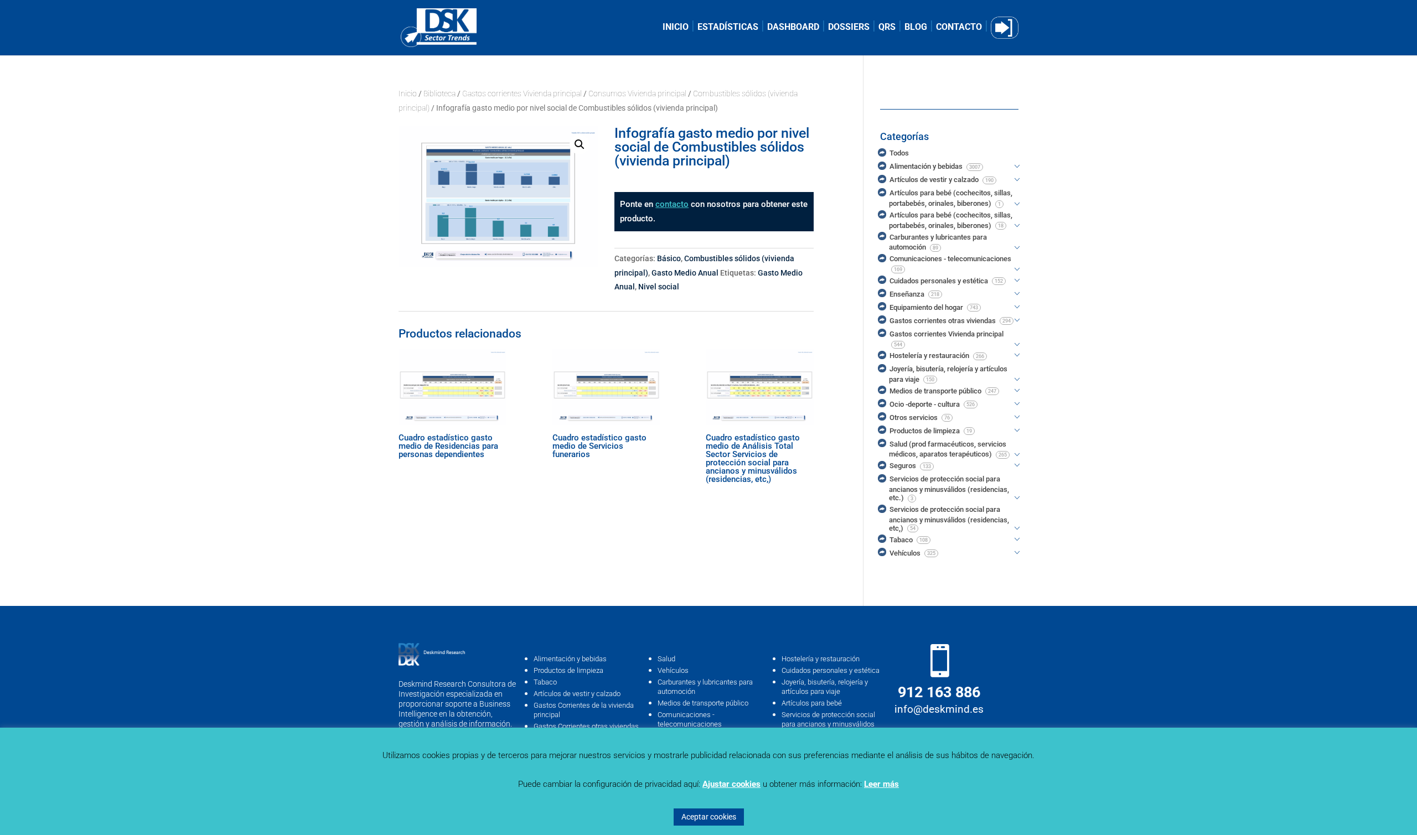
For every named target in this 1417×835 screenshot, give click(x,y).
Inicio (408, 93)
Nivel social (658, 286)
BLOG (915, 27)
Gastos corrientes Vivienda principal (522, 93)
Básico (669, 258)
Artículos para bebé (812, 703)
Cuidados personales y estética (831, 670)
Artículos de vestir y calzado (577, 693)
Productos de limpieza (568, 670)
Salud (666, 659)
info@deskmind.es (939, 709)
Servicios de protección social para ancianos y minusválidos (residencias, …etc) (828, 724)
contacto (672, 204)
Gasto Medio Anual (684, 272)
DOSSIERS (849, 27)
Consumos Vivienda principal (637, 93)
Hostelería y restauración (821, 659)
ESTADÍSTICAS (727, 27)
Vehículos (673, 670)
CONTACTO (959, 27)
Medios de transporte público (703, 703)
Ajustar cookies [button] (731, 784)
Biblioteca (439, 93)
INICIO (676, 27)
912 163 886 (939, 692)
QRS (887, 27)
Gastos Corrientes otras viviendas (586, 726)
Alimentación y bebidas (570, 659)
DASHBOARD (793, 27)
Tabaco (545, 682)
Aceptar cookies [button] (708, 816)
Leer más (881, 784)
